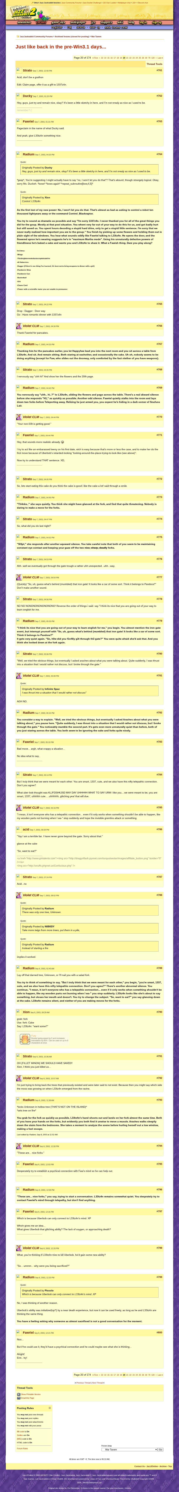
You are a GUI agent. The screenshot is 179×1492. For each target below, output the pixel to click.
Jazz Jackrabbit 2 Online (89, 13)
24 (137, 58)
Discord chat (143, 3)
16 (111, 58)
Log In (143, 23)
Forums (41, 23)
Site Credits (54, 1475)
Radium (28, 154)
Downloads (24, 23)
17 (115, 58)
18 (118, 58)
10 (102, 58)
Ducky (27, 96)
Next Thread (97, 1383)
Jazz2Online (152, 1466)
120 (153, 58)
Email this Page (27, 1398)
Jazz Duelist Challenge (92, 3)
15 (108, 58)
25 (140, 58)
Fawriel (28, 121)
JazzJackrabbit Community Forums (36, 36)
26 (143, 58)
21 (127, 58)
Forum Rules (22, 1448)
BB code (20, 1431)
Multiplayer (78, 23)
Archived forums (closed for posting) (72, 36)
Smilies (20, 1435)
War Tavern (96, 36)
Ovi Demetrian (73, 1488)
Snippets (106, 23)
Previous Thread (83, 1383)
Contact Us (139, 1466)
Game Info (58, 23)
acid (26, 829)
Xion (26, 1012)
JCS (93, 23)
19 (121, 58)
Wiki (120, 23)
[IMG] (19, 1439)
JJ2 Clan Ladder (109, 3)
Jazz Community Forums (71, 3)
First (95, 58)
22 (130, 58)
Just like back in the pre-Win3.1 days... (61, 46)
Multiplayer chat (124, 3)
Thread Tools (154, 64)
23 (134, 58)
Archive (163, 1466)
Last (160, 58)
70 (149, 58)
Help (131, 23)
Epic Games (29, 1479)
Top (170, 1466)
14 (105, 58)
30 (146, 58)
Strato (27, 70)
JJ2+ (134, 3)
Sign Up (157, 23)
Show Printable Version (31, 1394)
